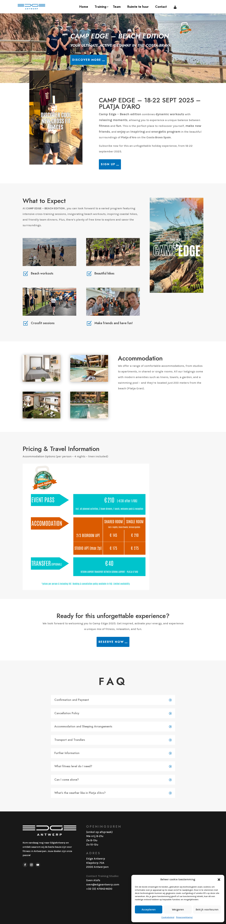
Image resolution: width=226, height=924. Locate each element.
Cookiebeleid (167, 917)
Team (117, 6)
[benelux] (41, 417)
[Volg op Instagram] (31, 864)
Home (83, 6)
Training (100, 6)
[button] (219, 879)
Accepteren (149, 909)
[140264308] (41, 380)
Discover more (86, 60)
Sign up (108, 164)
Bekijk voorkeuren (207, 909)
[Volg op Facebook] (25, 864)
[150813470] (89, 417)
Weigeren (178, 909)
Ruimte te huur (138, 6)
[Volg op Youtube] (37, 864)
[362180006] (89, 380)
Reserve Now (111, 642)
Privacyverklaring (184, 917)
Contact (161, 6)
